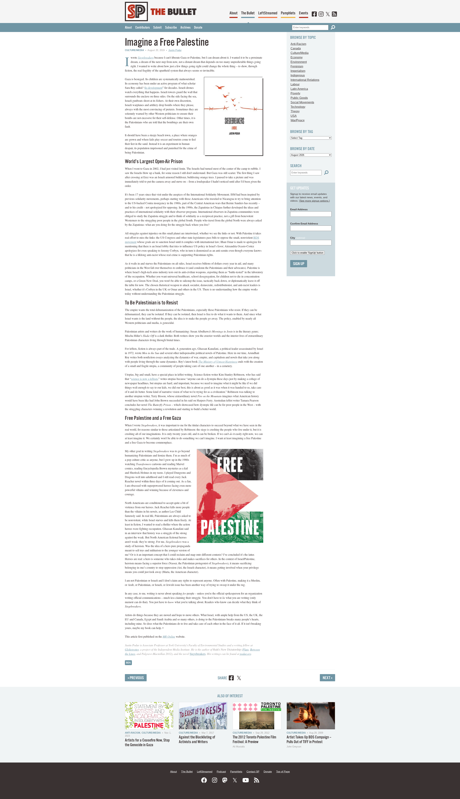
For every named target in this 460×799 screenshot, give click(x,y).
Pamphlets (288, 13)
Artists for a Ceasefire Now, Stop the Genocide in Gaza (147, 743)
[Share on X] (239, 678)
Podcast (221, 771)
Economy (297, 57)
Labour (295, 84)
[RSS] (334, 14)
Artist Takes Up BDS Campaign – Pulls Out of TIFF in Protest (309, 740)
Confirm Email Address (304, 223)
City (297, 237)
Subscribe (171, 28)
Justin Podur (174, 50)
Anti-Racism (298, 43)
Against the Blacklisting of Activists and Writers (197, 740)
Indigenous (298, 75)
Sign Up (298, 264)
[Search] (333, 27)
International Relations (305, 79)
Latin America (299, 88)
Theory (295, 111)
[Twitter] (327, 14)
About (233, 13)
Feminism (297, 66)
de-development (153, 87)
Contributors (142, 28)
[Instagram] (321, 14)
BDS (128, 662)
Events (303, 13)
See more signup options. (314, 200)
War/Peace (298, 120)
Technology (298, 106)
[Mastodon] (224, 780)
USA (294, 115)
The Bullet (248, 13)
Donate (198, 28)
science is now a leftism (144, 379)
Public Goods (299, 97)
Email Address (299, 209)
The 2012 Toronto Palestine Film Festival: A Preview (254, 740)
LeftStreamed (267, 13)
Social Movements (302, 102)
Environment (299, 61)
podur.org (245, 654)
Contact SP (253, 771)
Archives (185, 28)
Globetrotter (132, 649)
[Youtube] (245, 780)
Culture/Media (134, 50)
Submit (157, 28)
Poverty (295, 93)
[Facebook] (314, 14)
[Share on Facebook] (231, 678)
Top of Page (283, 771)
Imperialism (298, 70)
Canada (296, 48)
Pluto (246, 649)
